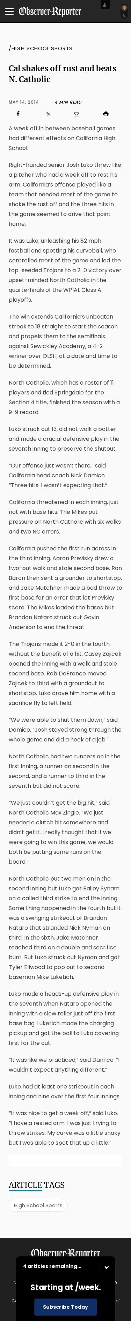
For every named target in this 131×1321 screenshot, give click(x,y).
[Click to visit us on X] (51, 114)
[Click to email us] (80, 114)
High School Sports (38, 1205)
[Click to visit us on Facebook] (22, 114)
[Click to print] (109, 114)
